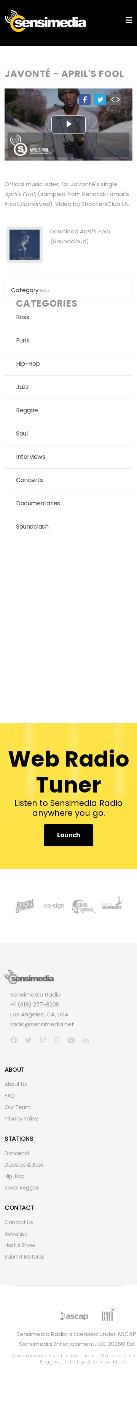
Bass (22, 317)
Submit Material (24, 1256)
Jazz (22, 387)
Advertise (16, 1234)
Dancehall (17, 1153)
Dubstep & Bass (24, 1165)
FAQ (10, 1096)
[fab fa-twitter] (28, 1040)
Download (80, 231)
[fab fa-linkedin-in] (86, 1040)
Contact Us (19, 1222)
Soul (45, 290)
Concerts (29, 480)
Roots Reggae (22, 1187)
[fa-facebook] (13, 1040)
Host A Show (20, 1245)
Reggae (27, 410)
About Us (16, 1084)
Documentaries (38, 503)
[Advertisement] (68, 627)
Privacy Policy (21, 1118)
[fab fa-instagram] (57, 1040)
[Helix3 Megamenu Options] (129, 20)
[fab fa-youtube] (71, 1040)
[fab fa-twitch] (42, 1040)
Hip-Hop (28, 363)
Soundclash (32, 526)
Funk (22, 340)
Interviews (30, 456)
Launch (68, 835)
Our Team (17, 1107)
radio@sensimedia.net (42, 1024)
